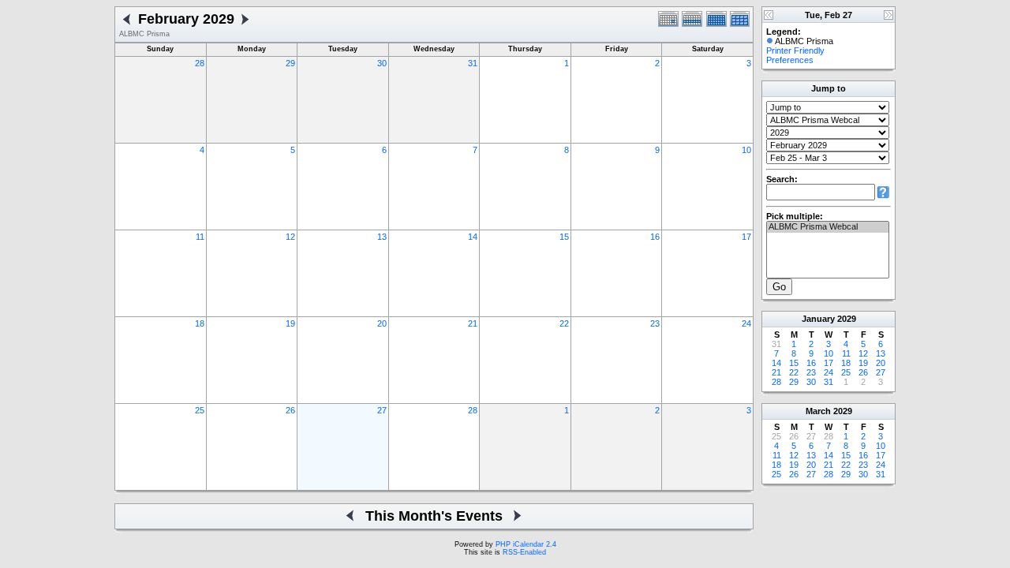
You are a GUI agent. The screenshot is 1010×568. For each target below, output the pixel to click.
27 (382, 410)
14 (472, 236)
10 (746, 150)
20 (382, 323)
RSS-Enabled (524, 552)
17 (746, 236)
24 (746, 323)
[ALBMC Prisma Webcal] (827, 227)
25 (199, 410)
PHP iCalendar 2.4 (526, 544)
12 (290, 236)
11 (200, 236)
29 (290, 63)
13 (382, 236)
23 (655, 323)
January (818, 318)
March (818, 411)
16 (655, 236)
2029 (846, 318)
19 (290, 323)
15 (564, 236)
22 (564, 323)
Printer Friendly (795, 50)
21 (472, 323)
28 (199, 63)
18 (199, 323)
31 (472, 63)
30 (382, 63)
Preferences (790, 60)
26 (290, 410)
